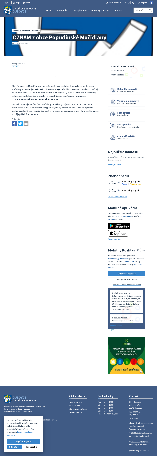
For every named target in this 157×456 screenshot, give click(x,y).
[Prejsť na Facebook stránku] (151, 2)
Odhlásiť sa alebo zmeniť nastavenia (127, 284)
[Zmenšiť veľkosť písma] (125, 2)
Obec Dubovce (24, 409)
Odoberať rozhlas (127, 273)
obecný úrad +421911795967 (141, 423)
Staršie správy (116, 325)
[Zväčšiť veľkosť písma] (133, 2)
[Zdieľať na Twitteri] (20, 123)
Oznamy (15, 66)
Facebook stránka (137, 429)
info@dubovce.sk (136, 426)
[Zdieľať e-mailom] (26, 123)
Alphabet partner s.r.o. (36, 406)
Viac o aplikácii (114, 239)
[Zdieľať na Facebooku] (14, 123)
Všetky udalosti (115, 164)
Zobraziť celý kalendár (117, 196)
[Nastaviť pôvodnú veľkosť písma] (129, 2)
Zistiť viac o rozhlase (127, 279)
